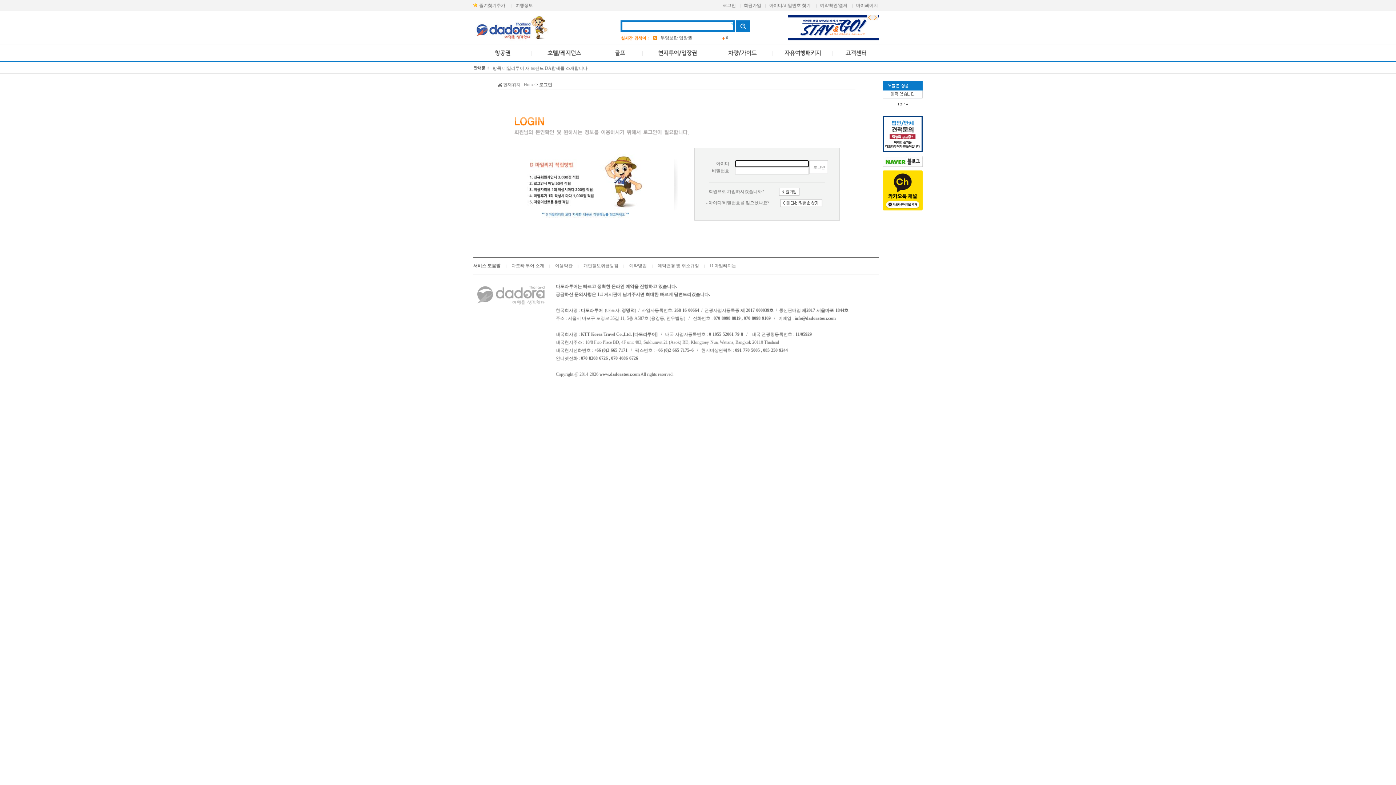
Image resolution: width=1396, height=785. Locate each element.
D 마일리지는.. (724, 265)
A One (666, 37)
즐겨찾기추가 (492, 5)
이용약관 (564, 265)
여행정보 (524, 5)
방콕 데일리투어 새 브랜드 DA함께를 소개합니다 (540, 68)
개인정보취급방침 (600, 265)
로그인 (729, 5)
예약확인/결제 (833, 5)
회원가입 (752, 5)
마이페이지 (867, 5)
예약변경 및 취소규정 (678, 265)
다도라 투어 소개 (528, 265)
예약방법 (638, 265)
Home (529, 84)
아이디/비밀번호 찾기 (790, 5)
